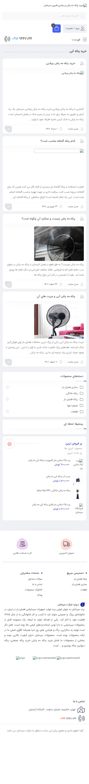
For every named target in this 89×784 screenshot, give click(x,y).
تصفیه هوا (72, 406)
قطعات (74, 412)
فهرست (76, 39)
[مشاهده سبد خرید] (57, 29)
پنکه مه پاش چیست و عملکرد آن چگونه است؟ (48, 218)
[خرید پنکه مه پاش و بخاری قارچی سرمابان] (65, 6)
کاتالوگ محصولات (33, 590)
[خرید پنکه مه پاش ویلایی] (44, 88)
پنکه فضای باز (71, 399)
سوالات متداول (35, 579)
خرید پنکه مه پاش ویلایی (60, 63)
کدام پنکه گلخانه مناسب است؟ (57, 141)
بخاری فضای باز (70, 387)
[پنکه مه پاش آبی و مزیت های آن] (44, 321)
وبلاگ (39, 595)
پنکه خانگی (72, 393)
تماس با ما (37, 585)
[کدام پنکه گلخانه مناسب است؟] (44, 166)
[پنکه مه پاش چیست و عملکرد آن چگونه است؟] (44, 243)
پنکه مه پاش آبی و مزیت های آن (56, 296)
